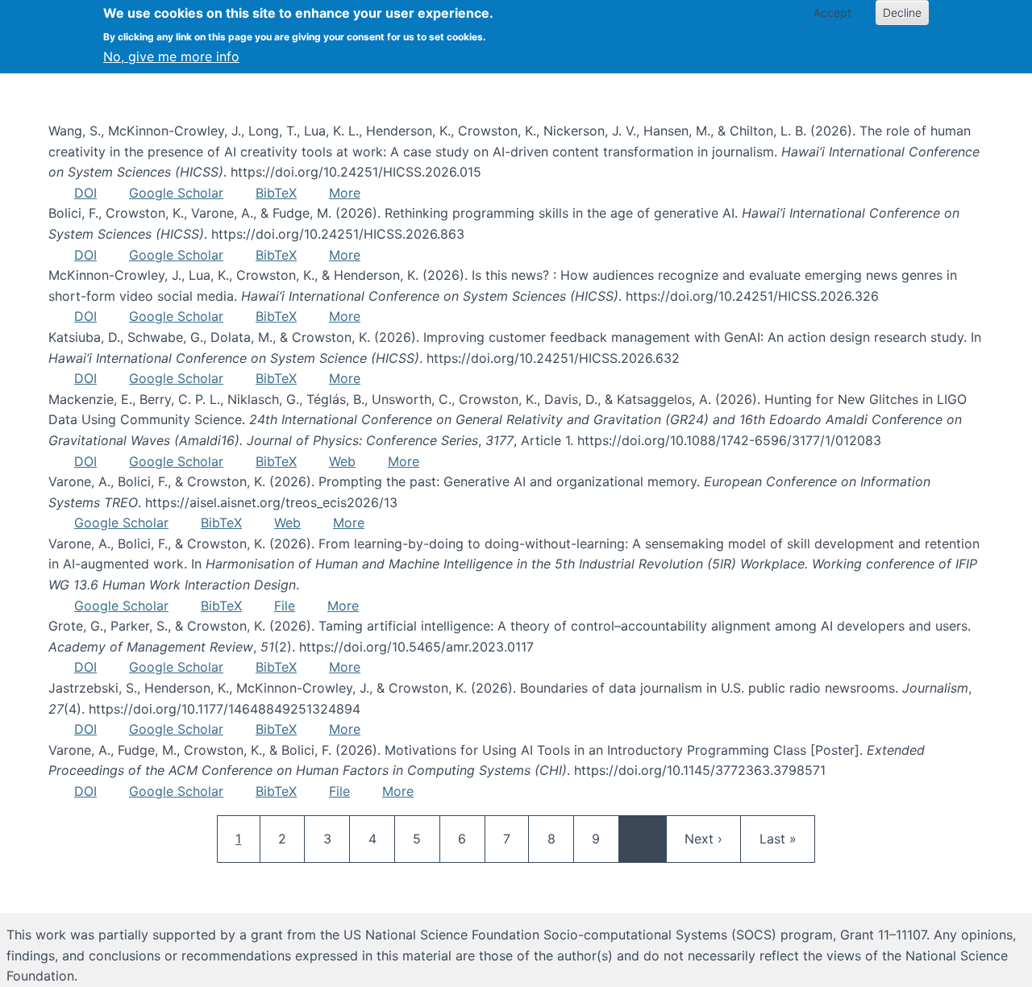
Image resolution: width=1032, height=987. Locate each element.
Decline (902, 12)
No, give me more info (171, 56)
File (284, 606)
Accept (832, 12)
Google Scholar (176, 193)
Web (342, 461)
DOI (85, 193)
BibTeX (276, 193)
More (344, 193)
